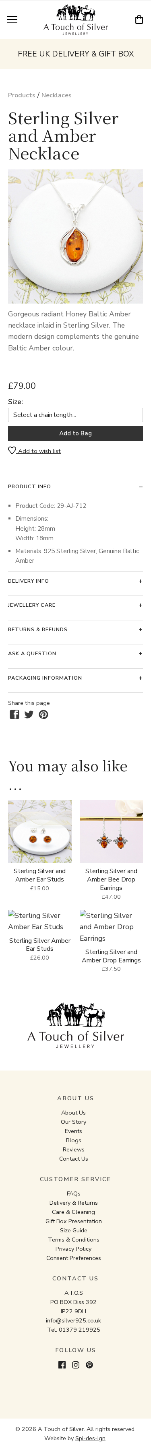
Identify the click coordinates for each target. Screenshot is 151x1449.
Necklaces (56, 95)
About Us (73, 1113)
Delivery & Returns (74, 1203)
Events (73, 1131)
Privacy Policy (73, 1249)
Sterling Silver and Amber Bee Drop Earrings (111, 879)
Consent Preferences (73, 1258)
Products (21, 95)
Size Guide (73, 1230)
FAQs (74, 1193)
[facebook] (14, 714)
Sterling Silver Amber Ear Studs (39, 945)
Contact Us (73, 1159)
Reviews (74, 1149)
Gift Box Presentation (74, 1221)
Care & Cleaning (73, 1212)
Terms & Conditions (73, 1240)
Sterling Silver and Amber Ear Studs (40, 875)
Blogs (73, 1140)
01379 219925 (79, 1330)
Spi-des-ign (90, 1438)
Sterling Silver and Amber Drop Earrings (111, 956)
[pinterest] (43, 714)
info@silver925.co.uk (73, 1320)
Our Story (73, 1122)
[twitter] (29, 714)
